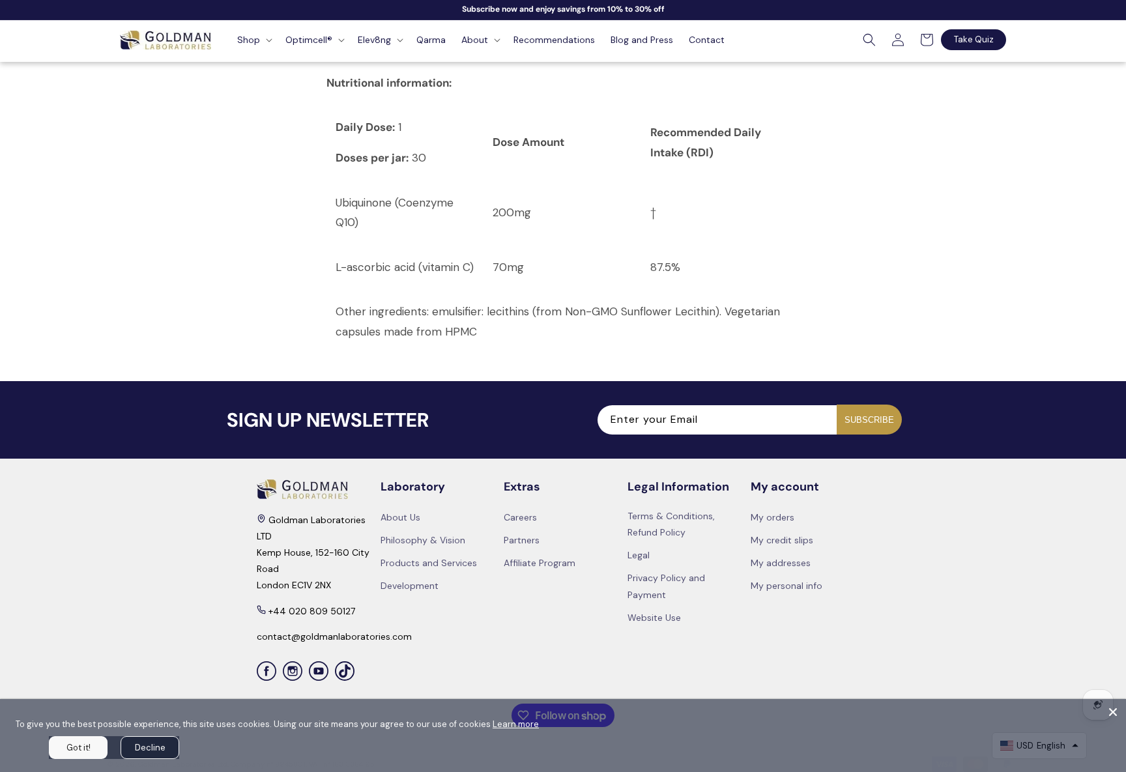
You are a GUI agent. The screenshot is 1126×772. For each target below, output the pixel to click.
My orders (772, 517)
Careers (520, 517)
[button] (253, 39)
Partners (522, 540)
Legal (639, 555)
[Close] (1112, 712)
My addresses (781, 563)
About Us (400, 517)
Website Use (654, 617)
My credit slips (782, 540)
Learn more (516, 724)
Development (410, 586)
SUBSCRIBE (869, 420)
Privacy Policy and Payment (666, 586)
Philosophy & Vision (423, 540)
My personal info (786, 586)
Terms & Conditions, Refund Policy (671, 524)
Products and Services (429, 563)
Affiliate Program (539, 563)
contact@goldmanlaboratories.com (334, 636)
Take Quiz (974, 39)
